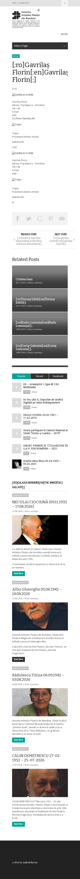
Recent (39, 376)
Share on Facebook (17, 218)
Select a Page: (64, 3)
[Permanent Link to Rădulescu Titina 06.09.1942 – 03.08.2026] (40, 702)
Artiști (16, 56)
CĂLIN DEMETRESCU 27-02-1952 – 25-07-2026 (36, 757)
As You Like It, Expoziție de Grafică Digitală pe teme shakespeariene (43, 401)
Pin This (51, 218)
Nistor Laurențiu (32, 511)
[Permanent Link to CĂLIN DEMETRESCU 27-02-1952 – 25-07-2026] (40, 783)
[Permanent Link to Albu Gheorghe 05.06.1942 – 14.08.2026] (40, 616)
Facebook (58, 376)
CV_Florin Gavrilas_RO (23, 118)
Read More (18, 573)
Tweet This (28, 218)
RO (66, 34)
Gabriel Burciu (30, 862)
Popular (21, 376)
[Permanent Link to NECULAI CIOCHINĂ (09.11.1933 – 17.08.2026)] (40, 530)
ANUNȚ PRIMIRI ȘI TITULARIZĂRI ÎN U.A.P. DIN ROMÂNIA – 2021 (45, 447)
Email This (62, 218)
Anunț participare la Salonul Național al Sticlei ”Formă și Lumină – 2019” (45, 432)
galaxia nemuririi (20, 495)
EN (62, 34)
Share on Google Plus (39, 218)
